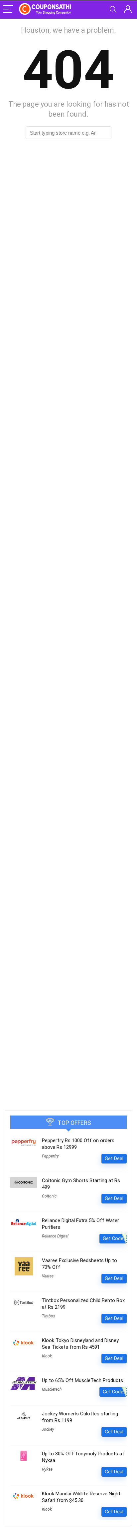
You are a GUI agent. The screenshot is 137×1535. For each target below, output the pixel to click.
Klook (47, 1356)
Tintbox (48, 1316)
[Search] (113, 9)
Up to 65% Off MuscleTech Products (82, 1380)
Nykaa (47, 1469)
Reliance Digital (55, 1236)
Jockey (48, 1429)
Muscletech (52, 1389)
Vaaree (48, 1276)
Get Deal (114, 1158)
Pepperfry (50, 1156)
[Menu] (8, 9)
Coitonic (49, 1196)
